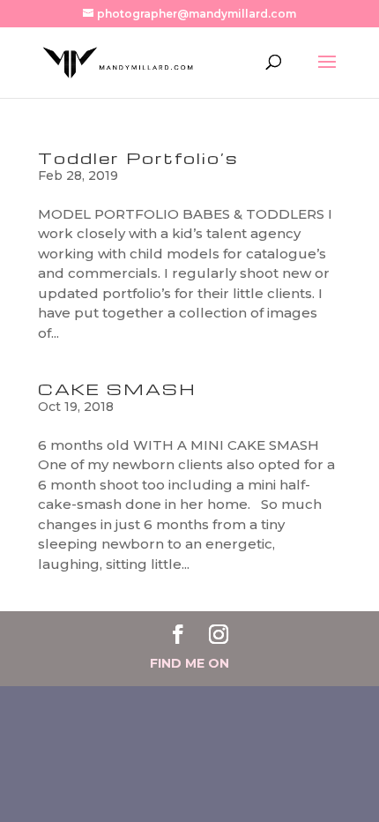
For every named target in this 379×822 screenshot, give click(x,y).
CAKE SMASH (117, 388)
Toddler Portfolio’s (138, 157)
